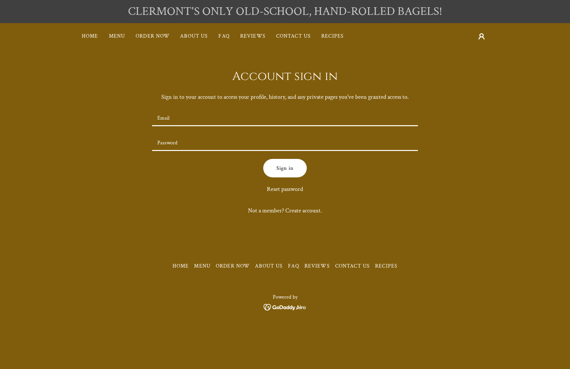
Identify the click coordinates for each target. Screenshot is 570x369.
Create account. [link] (303, 210)
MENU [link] (117, 36)
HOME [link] (90, 36)
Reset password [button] (285, 189)
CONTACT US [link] (293, 36)
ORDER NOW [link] (153, 36)
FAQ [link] (223, 36)
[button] (481, 36)
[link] (285, 306)
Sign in (285, 168)
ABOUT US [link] (194, 36)
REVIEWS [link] (253, 36)
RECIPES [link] (332, 36)
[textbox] (285, 117)
